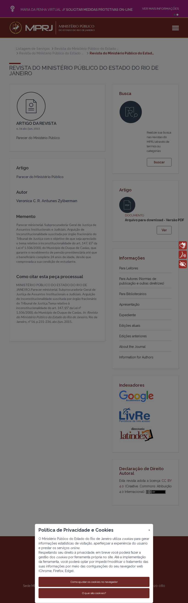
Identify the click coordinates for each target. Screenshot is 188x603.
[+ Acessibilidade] (183, 264)
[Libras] (183, 245)
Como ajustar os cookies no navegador (94, 581)
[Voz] (183, 255)
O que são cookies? (94, 593)
